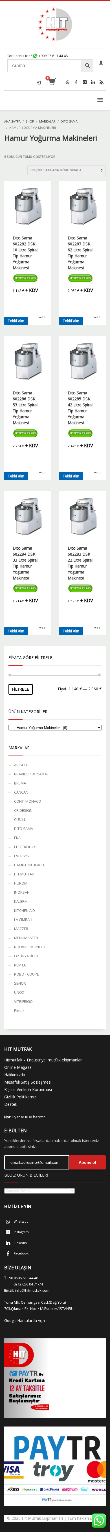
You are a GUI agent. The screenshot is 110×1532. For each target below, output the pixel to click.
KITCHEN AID (24, 910)
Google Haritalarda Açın (24, 1320)
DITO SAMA (23, 828)
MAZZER (21, 928)
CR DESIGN (23, 810)
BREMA (20, 783)
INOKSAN (22, 892)
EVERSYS (21, 855)
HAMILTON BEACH (29, 865)
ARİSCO (20, 764)
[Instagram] (84, 82)
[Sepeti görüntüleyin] (52, 82)
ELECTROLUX (25, 846)
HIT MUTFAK (24, 874)
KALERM (21, 901)
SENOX (20, 983)
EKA (17, 837)
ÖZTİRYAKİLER (26, 955)
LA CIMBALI (23, 919)
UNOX (19, 992)
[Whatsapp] (67, 82)
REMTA (20, 965)
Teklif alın (16, 320)
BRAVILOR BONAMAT (31, 774)
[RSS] (101, 82)
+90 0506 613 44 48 (22, 1277)
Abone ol (87, 1162)
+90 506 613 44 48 (53, 55)
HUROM (20, 883)
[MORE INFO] (42, 318)
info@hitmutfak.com (32, 1290)
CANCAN (21, 792)
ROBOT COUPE (26, 974)
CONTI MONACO (27, 801)
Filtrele (20, 689)
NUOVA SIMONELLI (29, 946)
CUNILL (20, 819)
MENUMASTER (26, 937)
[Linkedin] (93, 82)
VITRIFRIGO (23, 1001)
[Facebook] (76, 82)
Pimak (19, 1010)
